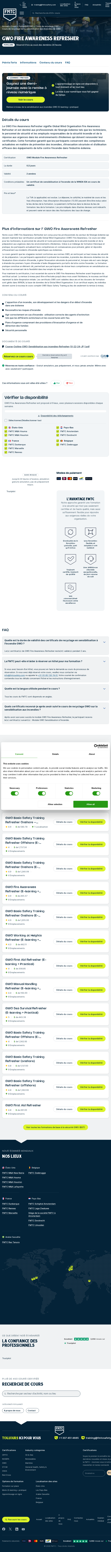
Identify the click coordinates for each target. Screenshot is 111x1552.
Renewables (30, 1459)
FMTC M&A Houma (11, 1177)
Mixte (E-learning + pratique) (14, 1490)
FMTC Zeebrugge (37, 1173)
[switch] (42, 793)
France (39, 1498)
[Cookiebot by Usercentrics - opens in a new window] (96, 746)
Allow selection (55, 804)
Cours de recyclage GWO (47, 26)
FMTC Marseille (9, 1213)
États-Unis (40, 1486)
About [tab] (92, 754)
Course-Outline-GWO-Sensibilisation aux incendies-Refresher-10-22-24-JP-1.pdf (47, 346)
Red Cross (6, 1475)
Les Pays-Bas (41, 1490)
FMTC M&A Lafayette (12, 1186)
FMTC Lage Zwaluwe (38, 1208)
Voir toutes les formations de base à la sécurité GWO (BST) (55, 1127)
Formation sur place (10, 1486)
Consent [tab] (19, 754)
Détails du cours (64, 822)
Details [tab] (55, 754)
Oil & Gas (29, 1455)
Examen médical (101, 1519)
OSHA (4, 1471)
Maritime (29, 1463)
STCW (4, 1467)
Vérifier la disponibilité (91, 822)
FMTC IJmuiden (36, 1225)
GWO (4, 1463)
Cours (14, 26)
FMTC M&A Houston (12, 1182)
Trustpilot (10, 491)
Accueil (5, 26)
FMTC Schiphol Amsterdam (42, 1204)
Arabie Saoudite (42, 1494)
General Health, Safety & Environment (36, 1468)
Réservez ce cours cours (18, 356)
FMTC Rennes (9, 1208)
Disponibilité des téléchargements (57, 416)
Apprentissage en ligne (12, 1494)
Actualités (97, 5)
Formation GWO (26, 26)
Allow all (90, 804)
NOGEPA (5, 1459)
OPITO (5, 1455)
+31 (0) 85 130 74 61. (48, 675)
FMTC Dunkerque (10, 1204)
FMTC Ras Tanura (10, 1242)
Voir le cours (25, 99)
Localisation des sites (65, 4)
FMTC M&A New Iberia (13, 1173)
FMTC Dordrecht (36, 1220)
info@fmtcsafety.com (14, 675)
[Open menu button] (22, 13)
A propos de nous (78, 5)
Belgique (39, 1502)
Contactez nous (78, 1519)
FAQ (86, 5)
